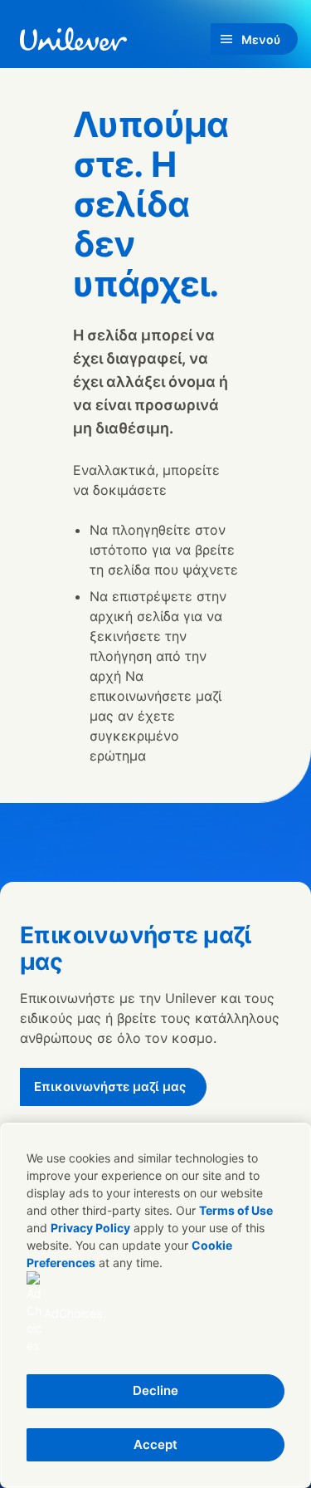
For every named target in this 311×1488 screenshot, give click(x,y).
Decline (155, 1390)
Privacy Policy (90, 1228)
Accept (155, 1444)
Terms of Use (236, 1210)
